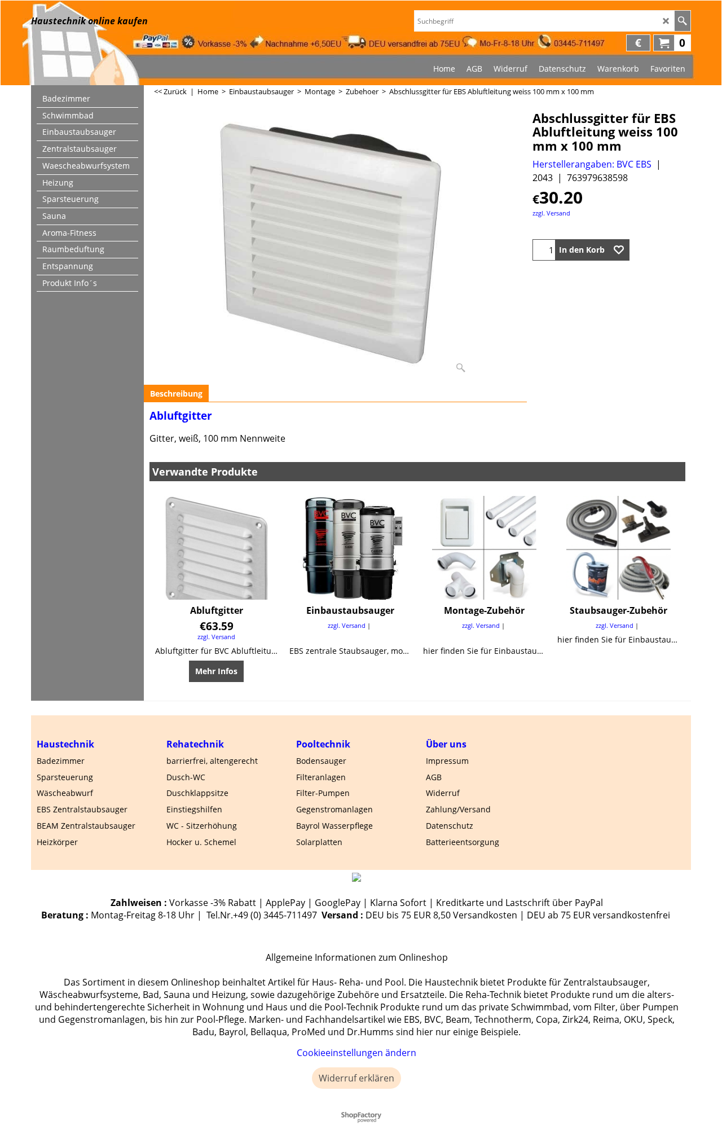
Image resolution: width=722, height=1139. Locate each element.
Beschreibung (176, 393)
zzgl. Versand (551, 213)
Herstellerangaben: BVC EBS (591, 164)
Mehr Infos (216, 671)
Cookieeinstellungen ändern (356, 1052)
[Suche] (682, 21)
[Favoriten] (619, 250)
